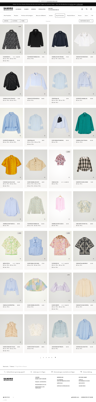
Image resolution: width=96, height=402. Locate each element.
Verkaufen (42, 9)
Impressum (59, 383)
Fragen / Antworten (40, 381)
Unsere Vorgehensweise (53, 9)
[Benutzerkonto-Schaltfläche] (82, 9)
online (71, 4)
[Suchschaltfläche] (86, 9)
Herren (33, 9)
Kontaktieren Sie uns (40, 384)
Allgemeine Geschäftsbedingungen (63, 380)
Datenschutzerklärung (63, 385)
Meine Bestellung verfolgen (40, 387)
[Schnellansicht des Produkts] (20, 52)
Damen (26, 9)
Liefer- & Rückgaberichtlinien (84, 380)
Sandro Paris (82, 385)
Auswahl (18, 9)
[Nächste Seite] (55, 357)
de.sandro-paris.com (52, 1)
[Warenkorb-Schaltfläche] (91, 9)
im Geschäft (79, 4)
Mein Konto (82, 383)
